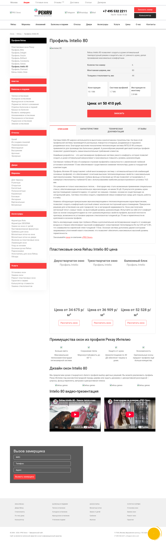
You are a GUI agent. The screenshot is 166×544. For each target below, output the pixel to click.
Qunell (14, 139)
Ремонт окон (131, 516)
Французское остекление (22, 101)
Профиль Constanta (20, 61)
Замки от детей (95, 512)
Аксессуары (102, 24)
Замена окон (17, 275)
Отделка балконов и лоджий (24, 107)
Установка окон (18, 272)
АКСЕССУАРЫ (94, 504)
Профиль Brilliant (19, 58)
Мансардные (17, 148)
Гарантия (130, 520)
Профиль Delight (18, 53)
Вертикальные (18, 202)
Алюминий (40, 24)
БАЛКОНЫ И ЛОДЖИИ (60, 504)
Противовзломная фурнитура (25, 229)
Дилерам (102, 2)
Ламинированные (19, 145)
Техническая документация (116, 130)
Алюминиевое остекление (23, 115)
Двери (89, 24)
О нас (138, 24)
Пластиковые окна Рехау (22, 47)
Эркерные (16, 156)
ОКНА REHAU (19, 504)
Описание (63, 129)
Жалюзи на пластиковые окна (25, 240)
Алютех (15, 81)
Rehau (13, 24)
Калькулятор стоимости (22, 283)
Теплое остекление (19, 96)
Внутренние (16, 150)
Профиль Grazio (18, 55)
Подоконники (17, 251)
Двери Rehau (19, 508)
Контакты (150, 24)
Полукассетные (18, 191)
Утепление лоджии (58, 520)
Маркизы (26, 24)
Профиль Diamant (19, 69)
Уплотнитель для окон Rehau (24, 254)
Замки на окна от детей (22, 226)
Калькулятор (145, 15)
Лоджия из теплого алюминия (25, 104)
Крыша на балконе (20, 110)
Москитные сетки (96, 508)
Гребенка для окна (19, 232)
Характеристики (89, 129)
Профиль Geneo (18, 64)
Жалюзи (93, 520)
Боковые (15, 196)
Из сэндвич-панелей (20, 142)
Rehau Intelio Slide (19, 72)
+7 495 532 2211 (115, 11)
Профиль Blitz (17, 50)
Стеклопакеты (20, 512)
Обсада (14, 256)
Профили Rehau (18, 40)
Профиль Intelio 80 (19, 66)
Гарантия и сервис (19, 280)
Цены (127, 24)
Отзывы (59, 2)
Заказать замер (145, 9)
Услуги (117, 24)
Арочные (15, 153)
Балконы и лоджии (59, 24)
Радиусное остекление (21, 121)
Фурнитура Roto (18, 220)
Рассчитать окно (69, 323)
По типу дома (19, 516)
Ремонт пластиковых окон (23, 278)
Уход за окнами (18, 245)
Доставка (74, 2)
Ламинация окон (19, 243)
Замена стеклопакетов (21, 286)
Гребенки (93, 516)
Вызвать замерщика (20, 112)
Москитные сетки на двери (23, 237)
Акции (26, 2)
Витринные (16, 205)
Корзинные (16, 194)
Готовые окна (41, 2)
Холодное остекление (21, 99)
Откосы (77, 24)
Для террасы (17, 180)
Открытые (16, 185)
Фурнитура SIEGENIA (20, 223)
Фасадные (16, 199)
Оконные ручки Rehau (21, 248)
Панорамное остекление (22, 118)
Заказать (119, 113)
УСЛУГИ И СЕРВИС (133, 504)
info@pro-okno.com (132, 536)
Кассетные (16, 188)
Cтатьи (88, 2)
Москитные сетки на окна (23, 234)
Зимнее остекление (20, 124)
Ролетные (15, 183)
